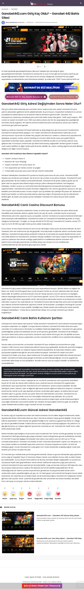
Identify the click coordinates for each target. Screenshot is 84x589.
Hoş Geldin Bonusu (51, 577)
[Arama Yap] (80, 3)
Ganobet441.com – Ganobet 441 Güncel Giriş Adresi (58, 515)
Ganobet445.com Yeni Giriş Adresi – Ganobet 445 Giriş (59, 538)
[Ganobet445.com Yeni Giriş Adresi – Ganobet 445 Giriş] (18, 544)
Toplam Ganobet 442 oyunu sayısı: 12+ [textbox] (20, 165)
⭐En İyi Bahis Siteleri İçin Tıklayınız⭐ (42, 585)
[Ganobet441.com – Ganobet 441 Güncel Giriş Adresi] (18, 521)
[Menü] (3, 3)
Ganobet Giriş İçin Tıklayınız (62, 97)
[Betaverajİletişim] (42, 3)
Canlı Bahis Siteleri (33, 577)
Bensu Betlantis (11, 22)
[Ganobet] (42, 87)
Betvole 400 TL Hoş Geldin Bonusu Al (25, 97)
